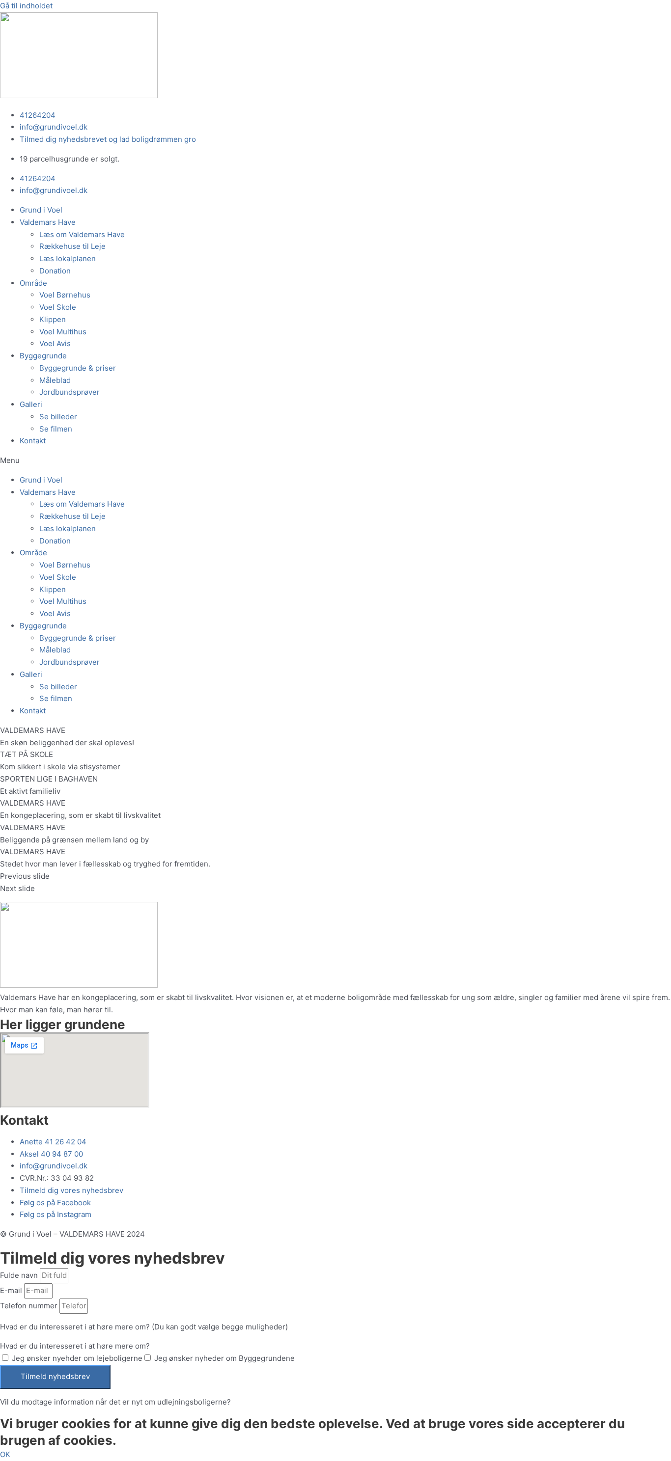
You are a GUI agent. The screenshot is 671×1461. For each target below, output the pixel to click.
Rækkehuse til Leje (72, 246)
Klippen (52, 319)
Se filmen (55, 428)
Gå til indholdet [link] (26, 5)
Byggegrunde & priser (77, 368)
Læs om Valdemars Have (82, 234)
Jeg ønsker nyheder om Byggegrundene (224, 1358)
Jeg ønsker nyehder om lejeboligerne (77, 1358)
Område (33, 283)
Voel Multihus (62, 331)
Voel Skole (57, 307)
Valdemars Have (48, 222)
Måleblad (55, 380)
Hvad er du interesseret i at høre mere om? (75, 1346)
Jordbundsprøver (69, 392)
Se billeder (58, 416)
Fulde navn (20, 1275)
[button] (335, 461)
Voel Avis (55, 343)
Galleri (31, 404)
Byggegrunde (43, 355)
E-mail (12, 1290)
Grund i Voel (41, 210)
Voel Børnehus (64, 294)
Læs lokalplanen (67, 258)
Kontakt (33, 440)
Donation (55, 270)
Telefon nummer (29, 1305)
